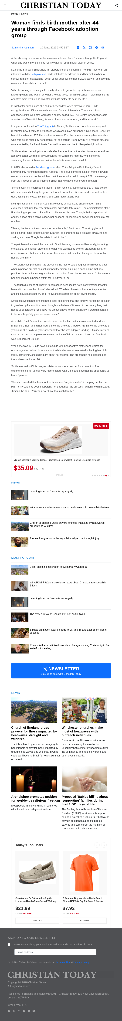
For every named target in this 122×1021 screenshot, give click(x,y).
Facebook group (44, 167)
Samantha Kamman (22, 47)
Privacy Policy (81, 962)
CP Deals (59, 475)
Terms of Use (63, 962)
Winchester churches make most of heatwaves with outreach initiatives (82, 731)
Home (14, 13)
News (24, 13)
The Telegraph (45, 126)
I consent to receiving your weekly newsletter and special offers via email (52, 944)
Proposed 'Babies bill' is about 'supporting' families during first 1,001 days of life (85, 800)
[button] (5, 5)
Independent (38, 74)
